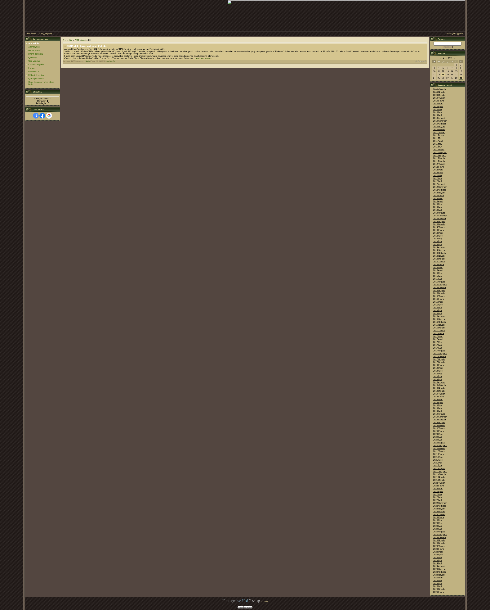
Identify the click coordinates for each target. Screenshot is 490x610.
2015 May (437, 273)
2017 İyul (437, 348)
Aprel (83, 40)
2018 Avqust (439, 382)
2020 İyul (437, 440)
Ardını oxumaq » (204, 58)
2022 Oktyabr (439, 506)
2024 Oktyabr (439, 572)
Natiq (88, 61)
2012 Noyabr (439, 193)
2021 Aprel (438, 460)
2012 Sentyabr (440, 187)
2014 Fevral (438, 230)
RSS (461, 34)
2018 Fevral (438, 365)
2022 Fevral (438, 486)
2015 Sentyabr (440, 284)
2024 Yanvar (439, 546)
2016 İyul (437, 313)
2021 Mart (438, 457)
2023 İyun (437, 526)
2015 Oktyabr (439, 287)
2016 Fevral (438, 299)
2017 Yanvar (439, 330)
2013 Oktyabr (439, 218)
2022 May (437, 494)
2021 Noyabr (439, 477)
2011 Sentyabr (440, 152)
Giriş (50, 34)
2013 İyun (437, 207)
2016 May (437, 307)
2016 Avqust (439, 316)
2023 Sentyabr (440, 534)
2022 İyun (437, 497)
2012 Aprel (438, 172)
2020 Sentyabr (440, 445)
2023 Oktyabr (439, 537)
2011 (77, 40)
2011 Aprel (438, 141)
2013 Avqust (439, 213)
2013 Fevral (438, 195)
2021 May (437, 463)
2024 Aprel (438, 555)
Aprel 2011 (447, 58)
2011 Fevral (438, 135)
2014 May (437, 238)
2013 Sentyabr (440, 216)
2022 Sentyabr (440, 503)
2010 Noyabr (439, 126)
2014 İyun (437, 241)
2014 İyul (437, 244)
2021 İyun (437, 465)
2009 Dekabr (439, 95)
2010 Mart (438, 103)
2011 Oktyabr (439, 155)
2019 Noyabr (439, 422)
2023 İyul (437, 529)
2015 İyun (437, 276)
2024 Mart (438, 552)
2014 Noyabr (439, 256)
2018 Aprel (438, 371)
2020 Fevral (438, 431)
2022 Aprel (438, 491)
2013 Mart (438, 198)
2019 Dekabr (439, 425)
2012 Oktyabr (439, 190)
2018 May (437, 374)
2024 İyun (437, 560)
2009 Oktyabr (439, 89)
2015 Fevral (438, 264)
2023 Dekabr (439, 543)
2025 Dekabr (439, 589)
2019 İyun (437, 408)
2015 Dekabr (439, 293)
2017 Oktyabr (439, 356)
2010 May (437, 109)
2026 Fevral (438, 592)
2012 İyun (437, 178)
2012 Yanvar (439, 164)
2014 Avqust (439, 247)
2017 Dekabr (439, 362)
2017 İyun (437, 345)
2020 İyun (437, 437)
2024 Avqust (439, 566)
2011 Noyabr (439, 158)
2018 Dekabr (439, 391)
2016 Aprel (438, 305)
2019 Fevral (438, 396)
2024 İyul (437, 563)
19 (443, 74)
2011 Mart (437, 138)
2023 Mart (438, 520)
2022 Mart (438, 488)
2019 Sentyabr (440, 417)
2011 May (437, 144)
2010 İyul (437, 115)
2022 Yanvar (439, 483)
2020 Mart (438, 434)
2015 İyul (437, 279)
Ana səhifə (31, 34)
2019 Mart (438, 399)
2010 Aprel (438, 106)
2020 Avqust (439, 442)
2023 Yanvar (439, 514)
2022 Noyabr (439, 509)
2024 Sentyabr (440, 569)
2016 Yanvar (439, 296)
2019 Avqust (439, 414)
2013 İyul (437, 210)
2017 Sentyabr (440, 353)
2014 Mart (438, 233)
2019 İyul (437, 411)
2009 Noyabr (439, 92)
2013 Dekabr (439, 224)
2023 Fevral (438, 517)
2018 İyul (437, 379)
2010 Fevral (438, 101)
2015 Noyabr (439, 290)
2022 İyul (437, 500)
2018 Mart (438, 368)
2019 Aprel (438, 402)
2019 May (437, 405)
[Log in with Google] (49, 116)
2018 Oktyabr (439, 385)
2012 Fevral (438, 167)
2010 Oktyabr (439, 124)
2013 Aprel (438, 201)
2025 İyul (437, 586)
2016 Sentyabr (440, 319)
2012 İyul (437, 181)
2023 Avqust (439, 532)
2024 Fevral (438, 549)
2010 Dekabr (439, 129)
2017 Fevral (438, 333)
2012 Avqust (439, 184)
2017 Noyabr (439, 359)
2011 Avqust (438, 149)
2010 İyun (437, 112)
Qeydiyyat (42, 34)
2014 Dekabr (439, 259)
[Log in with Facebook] (42, 116)
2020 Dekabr (439, 448)
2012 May (437, 175)
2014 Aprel (438, 236)
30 (461, 78)
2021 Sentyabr (440, 471)
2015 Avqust (439, 282)
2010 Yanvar (439, 98)
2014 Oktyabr (439, 253)
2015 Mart (438, 267)
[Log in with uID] (36, 116)
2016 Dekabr (439, 328)
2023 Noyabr (439, 540)
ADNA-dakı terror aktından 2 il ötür (87, 46)
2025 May (437, 580)
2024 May (437, 557)
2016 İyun (437, 310)
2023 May (437, 523)
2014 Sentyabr (440, 250)
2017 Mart (438, 336)
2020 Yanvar (439, 428)
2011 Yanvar (439, 132)
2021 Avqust (439, 468)
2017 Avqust (439, 351)
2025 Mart (438, 577)
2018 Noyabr (439, 388)
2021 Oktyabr (439, 474)
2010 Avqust (439, 118)
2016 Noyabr (439, 325)
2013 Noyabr (439, 221)
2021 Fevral (438, 454)
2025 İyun (437, 583)
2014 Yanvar (439, 227)
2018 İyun (437, 376)
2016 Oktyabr (439, 322)
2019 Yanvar (439, 394)
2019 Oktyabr (439, 419)
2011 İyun (437, 147)
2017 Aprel (438, 339)
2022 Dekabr (439, 511)
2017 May (437, 342)
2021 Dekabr (439, 480)
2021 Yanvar (439, 451)
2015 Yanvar (439, 261)
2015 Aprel (438, 270)
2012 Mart (438, 170)
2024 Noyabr (439, 575)
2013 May (437, 204)
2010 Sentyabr (440, 121)
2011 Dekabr (439, 161)
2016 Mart (438, 302)
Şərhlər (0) (110, 61)
